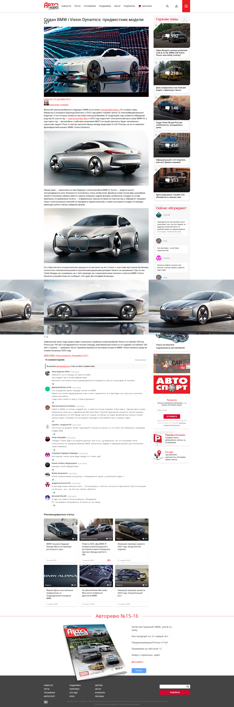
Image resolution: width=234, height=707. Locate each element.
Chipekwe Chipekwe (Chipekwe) (65, 453)
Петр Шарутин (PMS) (60, 371)
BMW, (47, 355)
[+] (53, 384)
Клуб (71, 696)
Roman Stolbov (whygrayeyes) (64, 463)
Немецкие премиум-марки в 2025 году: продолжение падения (131, 547)
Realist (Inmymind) (59, 473)
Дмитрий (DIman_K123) (61, 387)
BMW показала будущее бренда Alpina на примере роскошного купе (58, 547)
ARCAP (117, 6)
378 (146, 538)
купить (139, 670)
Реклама (99, 696)
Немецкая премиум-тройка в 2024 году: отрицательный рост (131, 593)
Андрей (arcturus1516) (61, 483)
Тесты (77, 6)
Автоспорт (49, 696)
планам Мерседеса (109, 109)
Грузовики (90, 6)
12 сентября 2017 (62, 99)
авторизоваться (63, 366)
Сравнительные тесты (89, 538)
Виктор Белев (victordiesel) (63, 406)
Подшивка (105, 6)
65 (75, 538)
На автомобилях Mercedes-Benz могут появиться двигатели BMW (95, 593)
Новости (66, 6)
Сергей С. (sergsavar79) (61, 424)
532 (146, 585)
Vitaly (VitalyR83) (59, 437)
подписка (175, 692)
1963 (110, 538)
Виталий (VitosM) (59, 496)
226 (75, 585)
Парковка (74, 689)
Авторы (99, 685)
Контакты (100, 692)
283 (110, 585)
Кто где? (73, 692)
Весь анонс (137, 662)
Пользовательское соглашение (106, 704)
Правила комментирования (129, 704)
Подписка (129, 6)
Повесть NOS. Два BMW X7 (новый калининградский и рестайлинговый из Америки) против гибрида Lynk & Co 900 (96, 549)
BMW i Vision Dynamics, (61, 355)
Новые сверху (140, 360)
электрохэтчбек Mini (78, 118)
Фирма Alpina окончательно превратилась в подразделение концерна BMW (59, 594)
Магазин (147, 6)
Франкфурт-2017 (80, 355)
